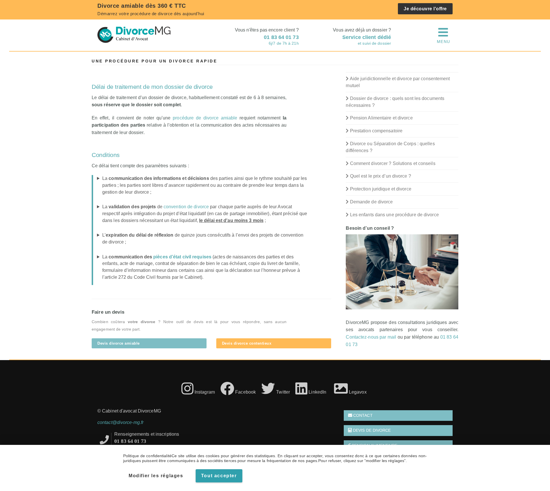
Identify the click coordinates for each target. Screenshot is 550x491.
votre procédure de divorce (146, 13)
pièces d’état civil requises (182, 256)
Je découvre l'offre (425, 8)
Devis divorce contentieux (247, 343)
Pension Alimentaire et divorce (380, 117)
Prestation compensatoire (375, 130)
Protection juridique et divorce (380, 188)
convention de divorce (186, 206)
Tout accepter (219, 475)
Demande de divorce (371, 201)
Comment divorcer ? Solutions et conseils (392, 163)
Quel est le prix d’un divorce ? (380, 176)
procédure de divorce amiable (205, 117)
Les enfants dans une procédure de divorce (394, 214)
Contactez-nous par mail (371, 337)
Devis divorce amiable (118, 343)
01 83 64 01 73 (130, 441)
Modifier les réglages (156, 475)
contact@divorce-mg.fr (120, 422)
